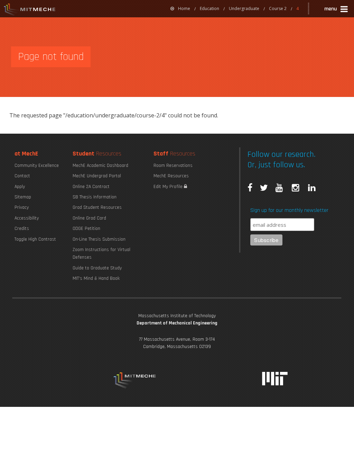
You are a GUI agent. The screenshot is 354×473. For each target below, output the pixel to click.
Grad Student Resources (97, 207)
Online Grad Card (89, 218)
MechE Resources (171, 176)
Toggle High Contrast (35, 239)
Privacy (22, 207)
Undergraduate (244, 8)
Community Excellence (37, 165)
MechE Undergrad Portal (97, 176)
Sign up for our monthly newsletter (289, 210)
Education (209, 8)
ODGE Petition (86, 228)
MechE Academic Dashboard (100, 165)
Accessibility (27, 218)
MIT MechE (29, 10)
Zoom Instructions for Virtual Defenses (101, 253)
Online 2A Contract (91, 187)
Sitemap (23, 197)
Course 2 (278, 8)
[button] (336, 10)
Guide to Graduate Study (97, 268)
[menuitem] (180, 8)
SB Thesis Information (95, 197)
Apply (20, 187)
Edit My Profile (168, 187)
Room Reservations (173, 165)
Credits (22, 228)
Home (184, 8)
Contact (22, 176)
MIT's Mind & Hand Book (96, 278)
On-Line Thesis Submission (99, 239)
